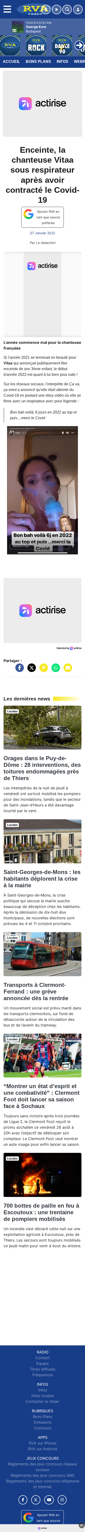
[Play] (6, 42)
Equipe (42, 1363)
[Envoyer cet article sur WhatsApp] (54, 670)
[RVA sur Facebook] (22, 1499)
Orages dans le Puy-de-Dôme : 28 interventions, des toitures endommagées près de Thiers (42, 768)
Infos (62, 62)
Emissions (42, 1422)
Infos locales (42, 1395)
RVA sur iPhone (42, 1443)
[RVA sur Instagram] (62, 1499)
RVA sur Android (42, 1448)
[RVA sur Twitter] (35, 1499)
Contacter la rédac (42, 1401)
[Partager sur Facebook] (18, 670)
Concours (42, 1428)
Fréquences (42, 1374)
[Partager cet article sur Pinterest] (42, 670)
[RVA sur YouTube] (49, 1499)
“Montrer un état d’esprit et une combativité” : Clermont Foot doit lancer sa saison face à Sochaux (42, 1096)
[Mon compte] (78, 9)
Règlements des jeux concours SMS (42, 1475)
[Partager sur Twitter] (30, 670)
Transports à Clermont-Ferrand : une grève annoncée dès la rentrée (36, 991)
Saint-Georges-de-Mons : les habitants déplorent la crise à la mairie (42, 878)
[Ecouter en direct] (56, 9)
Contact (42, 1357)
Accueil (11, 62)
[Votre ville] (46, 9)
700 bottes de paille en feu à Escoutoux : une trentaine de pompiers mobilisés (41, 1212)
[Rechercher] (67, 9)
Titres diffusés (42, 1369)
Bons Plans (38, 62)
